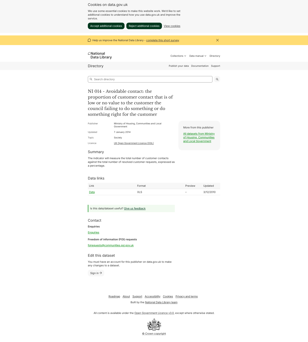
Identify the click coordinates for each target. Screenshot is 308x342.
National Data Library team (161, 302)
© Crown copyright (154, 333)
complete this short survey (162, 40)
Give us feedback (135, 208)
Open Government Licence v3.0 (154, 313)
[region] (154, 189)
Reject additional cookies (144, 25)
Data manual (196, 55)
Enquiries (93, 232)
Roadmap (114, 296)
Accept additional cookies (106, 25)
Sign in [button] (94, 273)
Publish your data (179, 65)
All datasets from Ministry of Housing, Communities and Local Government (199, 137)
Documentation (200, 65)
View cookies (172, 25)
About (126, 296)
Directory (215, 55)
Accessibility (152, 296)
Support (215, 65)
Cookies (168, 296)
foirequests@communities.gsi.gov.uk (111, 245)
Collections (176, 55)
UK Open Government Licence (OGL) (134, 143)
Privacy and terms (187, 296)
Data (92, 192)
